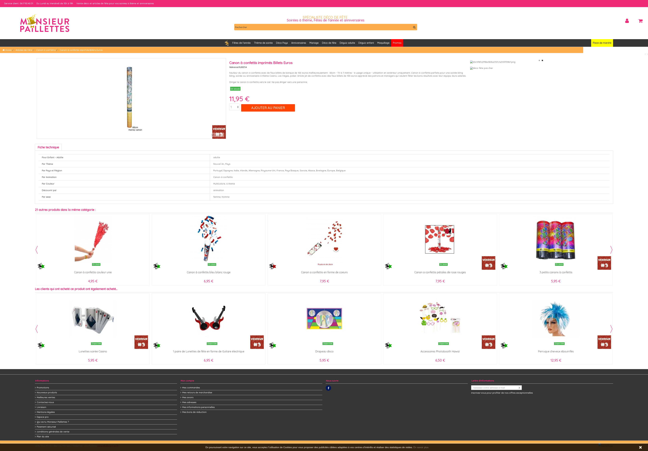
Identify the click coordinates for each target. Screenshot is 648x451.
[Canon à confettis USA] (556, 239)
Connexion (627, 21)
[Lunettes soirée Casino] (440, 318)
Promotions (43, 387)
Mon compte (187, 380)
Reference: (234, 67)
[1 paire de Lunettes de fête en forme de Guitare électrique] (556, 318)
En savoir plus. (421, 447)
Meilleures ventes (46, 397)
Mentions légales (46, 412)
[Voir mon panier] (640, 21)
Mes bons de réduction (194, 412)
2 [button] (542, 60)
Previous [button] (37, 250)
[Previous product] (646, 54)
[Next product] (647, 54)
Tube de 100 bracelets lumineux (208, 351)
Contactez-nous (45, 402)
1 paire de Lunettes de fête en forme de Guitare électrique (556, 351)
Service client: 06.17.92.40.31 (18, 3)
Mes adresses (189, 402)
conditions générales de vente (53, 431)
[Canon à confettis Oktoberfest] (208, 239)
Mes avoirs (187, 397)
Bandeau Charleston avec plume (324, 351)
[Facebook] (328, 388)
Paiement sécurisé (46, 426)
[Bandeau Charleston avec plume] (324, 318)
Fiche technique (48, 147)
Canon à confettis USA (556, 272)
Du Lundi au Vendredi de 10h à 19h (54, 3)
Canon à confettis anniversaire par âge (324, 272)
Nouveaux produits (47, 392)
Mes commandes (191, 387)
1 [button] (539, 60)
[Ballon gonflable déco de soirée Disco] (93, 318)
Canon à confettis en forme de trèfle (93, 272)
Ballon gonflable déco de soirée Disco (93, 351)
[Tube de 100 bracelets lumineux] (208, 318)
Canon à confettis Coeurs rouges (440, 272)
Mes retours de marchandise (197, 392)
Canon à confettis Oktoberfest (208, 272)
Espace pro (43, 417)
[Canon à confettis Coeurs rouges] (440, 239)
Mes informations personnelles (198, 407)
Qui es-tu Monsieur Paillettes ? (53, 421)
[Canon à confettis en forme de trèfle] (93, 239)
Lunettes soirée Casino (440, 351)
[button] (299, 43)
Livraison (41, 407)
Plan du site (43, 436)
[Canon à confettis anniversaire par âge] (324, 239)
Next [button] (611, 250)
